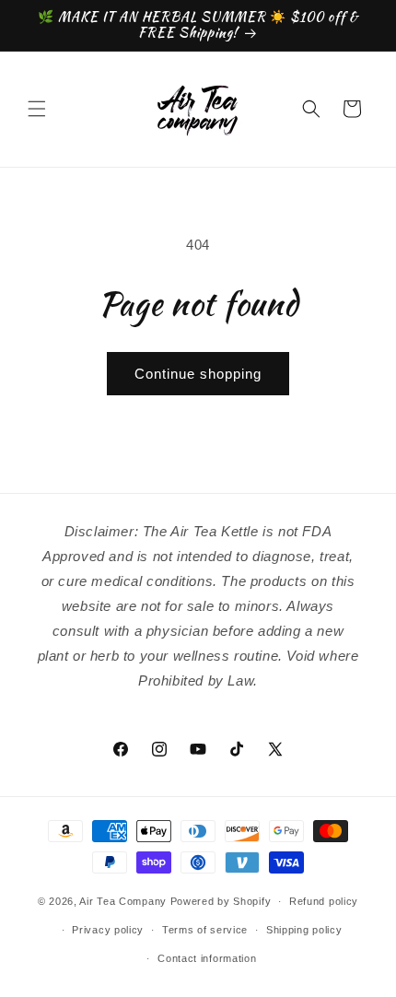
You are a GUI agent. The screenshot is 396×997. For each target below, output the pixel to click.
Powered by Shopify (221, 901)
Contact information (206, 958)
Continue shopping (198, 373)
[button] (37, 108)
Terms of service (205, 929)
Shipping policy (304, 929)
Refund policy (323, 901)
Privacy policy (108, 929)
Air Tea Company (123, 901)
